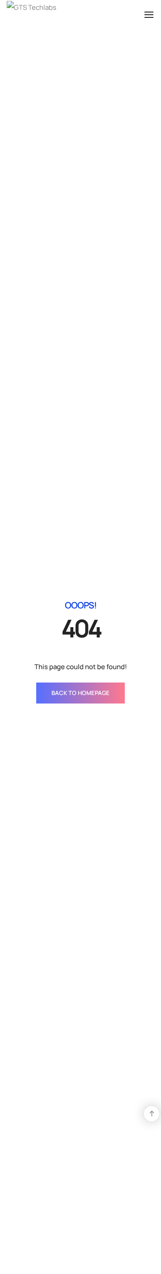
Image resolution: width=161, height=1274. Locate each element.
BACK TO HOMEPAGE (80, 693)
